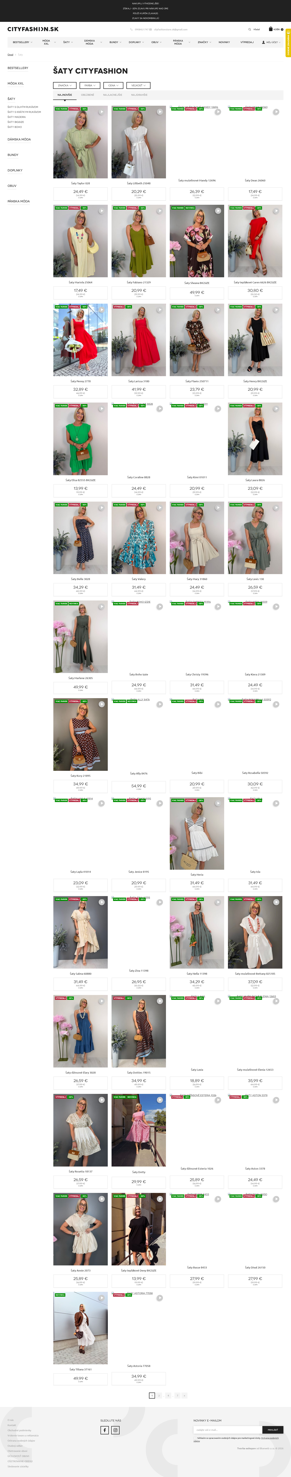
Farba (88, 85)
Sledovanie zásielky (18, 1466)
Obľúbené (87, 94)
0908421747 (142, 29)
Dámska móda (19, 139)
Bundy (13, 155)
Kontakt (12, 1425)
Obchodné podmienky (19, 1430)
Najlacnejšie (112, 94)
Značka (63, 85)
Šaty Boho (15, 127)
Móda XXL (16, 83)
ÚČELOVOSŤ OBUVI (18, 1456)
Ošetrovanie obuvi (17, 1451)
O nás (11, 1420)
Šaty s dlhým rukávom (23, 107)
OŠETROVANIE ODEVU (20, 1461)
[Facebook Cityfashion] (104, 1430)
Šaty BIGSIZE (16, 122)
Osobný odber (15, 1445)
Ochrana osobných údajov (21, 1440)
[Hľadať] (250, 29)
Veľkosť (136, 85)
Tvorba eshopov (246, 1448)
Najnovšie (65, 94)
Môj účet (272, 42)
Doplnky (15, 170)
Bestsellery (18, 68)
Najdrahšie (139, 94)
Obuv (12, 186)
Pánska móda (19, 201)
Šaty (11, 99)
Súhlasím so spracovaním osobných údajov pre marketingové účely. (236, 1439)
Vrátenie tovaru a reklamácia (23, 1435)
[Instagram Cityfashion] (115, 1430)
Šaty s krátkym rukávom (24, 112)
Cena (111, 85)
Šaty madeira (17, 117)
